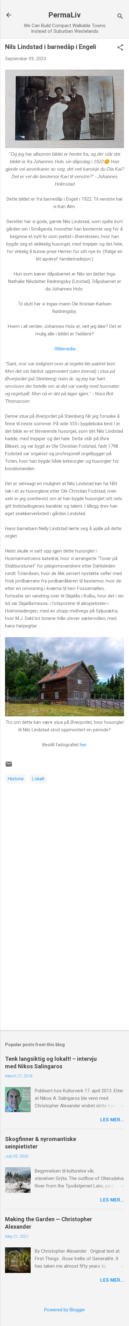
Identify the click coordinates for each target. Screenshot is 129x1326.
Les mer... (112, 1120)
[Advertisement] (64, 976)
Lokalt (38, 779)
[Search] (120, 17)
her (83, 745)
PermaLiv (64, 15)
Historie (16, 779)
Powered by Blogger (64, 1310)
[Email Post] (9, 766)
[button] (120, 48)
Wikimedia (65, 349)
